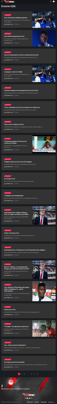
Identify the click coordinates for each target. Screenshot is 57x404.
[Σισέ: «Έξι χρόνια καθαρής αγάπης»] (44, 19)
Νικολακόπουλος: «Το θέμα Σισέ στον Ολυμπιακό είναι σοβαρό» (24, 250)
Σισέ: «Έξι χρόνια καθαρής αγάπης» (15, 17)
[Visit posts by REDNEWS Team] (5, 24)
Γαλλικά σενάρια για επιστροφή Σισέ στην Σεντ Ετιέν (21, 90)
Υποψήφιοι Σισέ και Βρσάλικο (13, 195)
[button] (2, 1)
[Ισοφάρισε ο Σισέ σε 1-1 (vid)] (44, 74)
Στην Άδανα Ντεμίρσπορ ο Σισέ (14, 36)
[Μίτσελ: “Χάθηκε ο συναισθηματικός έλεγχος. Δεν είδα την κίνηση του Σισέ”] (44, 270)
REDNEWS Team (9, 24)
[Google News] (29, 398)
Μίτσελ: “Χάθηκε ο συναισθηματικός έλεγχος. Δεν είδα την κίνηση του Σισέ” (16, 268)
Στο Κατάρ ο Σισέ (9, 178)
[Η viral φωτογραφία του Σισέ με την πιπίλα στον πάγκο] (44, 144)
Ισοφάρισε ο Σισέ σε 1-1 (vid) (13, 72)
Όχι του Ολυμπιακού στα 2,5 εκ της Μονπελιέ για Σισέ (21, 55)
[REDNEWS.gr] (9, 1)
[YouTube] (27, 398)
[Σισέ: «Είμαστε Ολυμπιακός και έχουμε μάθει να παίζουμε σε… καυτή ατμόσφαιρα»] (44, 291)
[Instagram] (31, 398)
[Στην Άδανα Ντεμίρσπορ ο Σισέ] (44, 38)
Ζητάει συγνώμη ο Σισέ (11, 233)
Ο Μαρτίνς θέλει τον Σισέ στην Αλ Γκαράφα (18, 162)
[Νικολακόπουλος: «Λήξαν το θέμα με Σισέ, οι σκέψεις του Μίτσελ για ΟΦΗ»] (44, 215)
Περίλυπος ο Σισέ (10, 309)
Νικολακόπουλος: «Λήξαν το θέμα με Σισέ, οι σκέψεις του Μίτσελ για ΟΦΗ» (16, 213)
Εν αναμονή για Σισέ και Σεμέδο (14, 362)
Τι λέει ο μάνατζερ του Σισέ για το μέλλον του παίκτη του (22, 107)
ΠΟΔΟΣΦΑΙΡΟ (7, 33)
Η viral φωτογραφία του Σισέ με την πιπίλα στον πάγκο (15, 142)
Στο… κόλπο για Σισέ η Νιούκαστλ (15, 345)
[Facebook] (25, 398)
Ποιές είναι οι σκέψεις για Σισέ (14, 124)
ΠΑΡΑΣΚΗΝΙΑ (7, 138)
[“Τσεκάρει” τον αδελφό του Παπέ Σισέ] (44, 328)
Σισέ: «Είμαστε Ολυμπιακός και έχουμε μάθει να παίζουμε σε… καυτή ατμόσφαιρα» (16, 289)
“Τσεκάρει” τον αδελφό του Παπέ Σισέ (16, 326)
